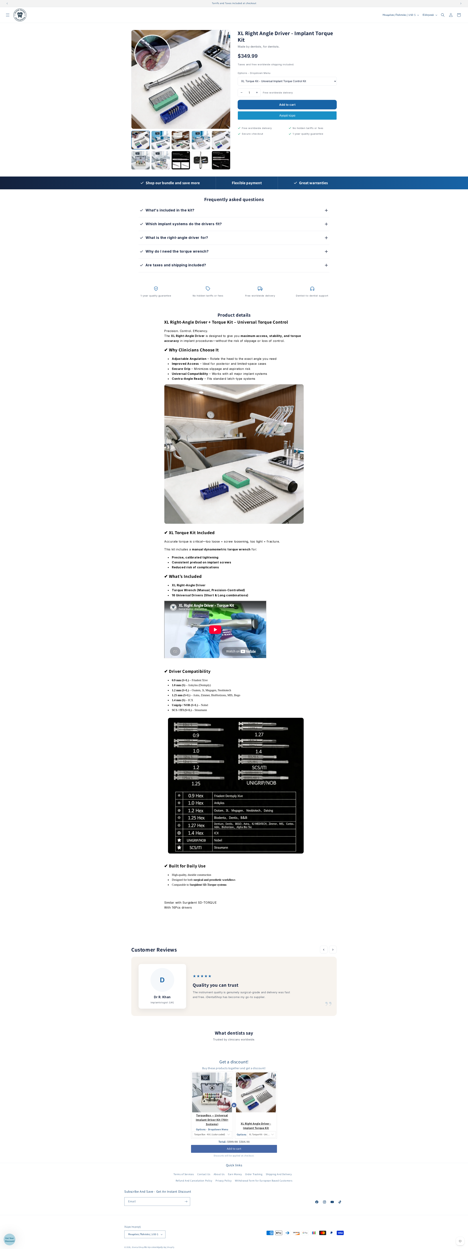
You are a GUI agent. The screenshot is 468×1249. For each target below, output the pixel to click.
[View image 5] (221, 140)
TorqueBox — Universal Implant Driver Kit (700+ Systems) (212, 1119)
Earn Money (235, 1174)
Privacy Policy (223, 1180)
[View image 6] (140, 160)
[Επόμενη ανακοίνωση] (461, 3)
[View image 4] (201, 140)
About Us (219, 1174)
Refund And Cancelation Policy (194, 1180)
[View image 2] (160, 140)
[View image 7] (160, 160)
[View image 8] (180, 160)
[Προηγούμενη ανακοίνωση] (7, 3)
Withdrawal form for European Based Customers (263, 1180)
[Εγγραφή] (186, 1201)
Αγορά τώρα (287, 115)
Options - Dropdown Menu (254, 73)
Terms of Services (183, 1174)
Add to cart (287, 104)
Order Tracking (253, 1174)
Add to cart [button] (234, 1149)
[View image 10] (221, 160)
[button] (8, 15)
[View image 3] (180, 140)
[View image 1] (140, 140)
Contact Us (203, 1174)
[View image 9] (201, 160)
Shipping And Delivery (279, 1174)
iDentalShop (138, 1247)
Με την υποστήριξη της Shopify (159, 1247)
